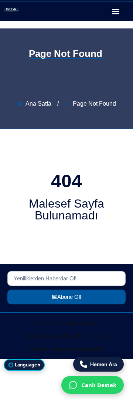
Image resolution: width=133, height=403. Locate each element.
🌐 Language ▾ (24, 365)
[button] (116, 11)
